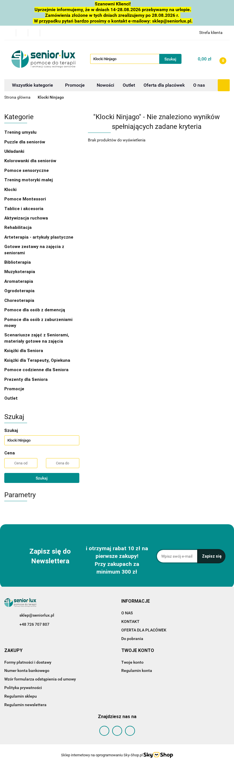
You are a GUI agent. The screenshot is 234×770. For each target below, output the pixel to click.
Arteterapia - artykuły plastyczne (39, 237)
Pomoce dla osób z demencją (35, 309)
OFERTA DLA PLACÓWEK (143, 630)
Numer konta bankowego (26, 670)
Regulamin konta (136, 670)
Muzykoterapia (20, 271)
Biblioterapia (17, 262)
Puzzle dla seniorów (25, 142)
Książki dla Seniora (24, 350)
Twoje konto (132, 662)
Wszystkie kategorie (32, 85)
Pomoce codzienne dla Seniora (36, 369)
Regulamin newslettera (25, 704)
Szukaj (42, 478)
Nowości (105, 85)
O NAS (127, 613)
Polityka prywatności (23, 687)
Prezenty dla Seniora (26, 379)
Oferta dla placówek (164, 85)
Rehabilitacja (18, 227)
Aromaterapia (18, 281)
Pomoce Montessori (25, 199)
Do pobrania (132, 638)
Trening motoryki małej (28, 179)
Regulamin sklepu (20, 696)
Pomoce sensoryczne (27, 170)
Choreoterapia (19, 300)
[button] (135, 601)
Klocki (11, 189)
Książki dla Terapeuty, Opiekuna (37, 360)
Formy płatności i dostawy (27, 662)
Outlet (129, 85)
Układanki (14, 151)
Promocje (75, 85)
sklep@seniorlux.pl (36, 615)
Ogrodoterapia (19, 290)
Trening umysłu (21, 132)
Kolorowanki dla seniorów (30, 160)
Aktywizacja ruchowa (26, 218)
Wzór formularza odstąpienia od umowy (40, 679)
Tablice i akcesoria (23, 208)
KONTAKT (130, 621)
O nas (199, 85)
